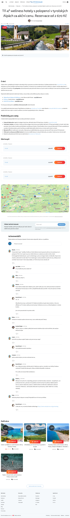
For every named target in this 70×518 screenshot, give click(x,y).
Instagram (37, 500)
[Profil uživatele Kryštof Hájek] (13, 327)
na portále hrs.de (61, 84)
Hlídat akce (61, 224)
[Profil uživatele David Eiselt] (13, 298)
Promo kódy (3, 511)
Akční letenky (11, 6)
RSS (36, 504)
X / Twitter (37, 502)
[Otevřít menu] (2, 2)
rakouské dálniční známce (55, 108)
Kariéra (54, 500)
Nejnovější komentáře (22, 496)
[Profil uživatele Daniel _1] (13, 379)
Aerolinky (2, 502)
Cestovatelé (20, 502)
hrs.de (6, 148)
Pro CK (54, 502)
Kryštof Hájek (39, 21)
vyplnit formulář (53, 122)
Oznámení (67, 515)
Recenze (2, 508)
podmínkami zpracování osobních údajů (53, 228)
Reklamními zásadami (59, 216)
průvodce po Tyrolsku (36, 108)
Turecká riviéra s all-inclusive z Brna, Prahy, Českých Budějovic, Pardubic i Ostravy (58, 446)
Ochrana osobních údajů (55, 515)
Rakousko (18, 6)
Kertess (6, 99)
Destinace (3, 498)
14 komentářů (11, 23)
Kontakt (54, 498)
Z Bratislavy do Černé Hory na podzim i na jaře (35, 445)
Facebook (37, 496)
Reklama (62, 515)
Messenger (37, 498)
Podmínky (48, 515)
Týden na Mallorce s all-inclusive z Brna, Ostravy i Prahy (12, 445)
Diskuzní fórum (21, 498)
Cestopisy (20, 500)
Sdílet (68, 23)
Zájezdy (2, 504)
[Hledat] (6, 2)
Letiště (2, 500)
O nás (54, 496)
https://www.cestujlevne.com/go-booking (48, 406)
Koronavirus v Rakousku (35, 134)
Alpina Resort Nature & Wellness (12, 97)
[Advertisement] (35, 69)
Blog (2, 506)
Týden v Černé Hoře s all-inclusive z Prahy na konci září (12, 476)
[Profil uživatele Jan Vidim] (13, 267)
